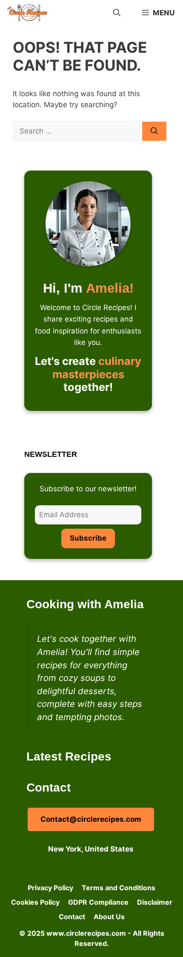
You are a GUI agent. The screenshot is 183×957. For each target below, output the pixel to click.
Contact (72, 916)
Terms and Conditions (118, 887)
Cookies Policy (35, 902)
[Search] (154, 131)
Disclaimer (154, 902)
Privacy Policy (50, 887)
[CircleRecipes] (28, 13)
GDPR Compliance (98, 902)
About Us (109, 916)
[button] (117, 13)
